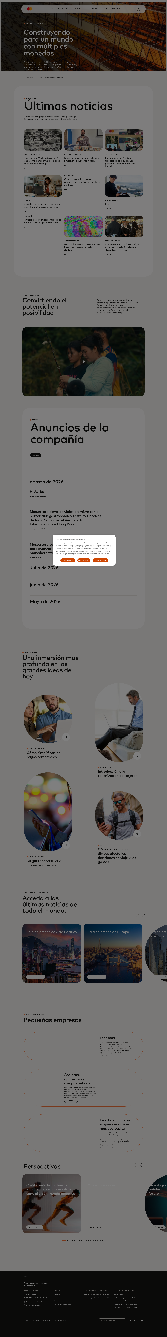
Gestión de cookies (100, 560)
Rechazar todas (83, 560)
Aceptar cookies (68, 560)
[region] (84, 550)
